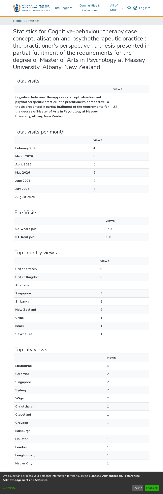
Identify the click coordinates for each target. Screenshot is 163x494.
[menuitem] (115, 8)
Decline (137, 488)
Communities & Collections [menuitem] (90, 7)
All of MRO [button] (114, 7)
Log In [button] (143, 8)
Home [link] (17, 21)
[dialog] (81, 483)
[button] (31, 8)
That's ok (152, 488)
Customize (9, 488)
